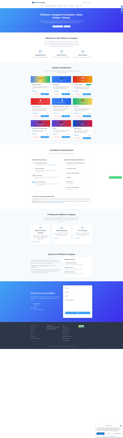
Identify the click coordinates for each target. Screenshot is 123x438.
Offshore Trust (65, 334)
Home (42, 5)
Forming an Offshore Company (50, 5)
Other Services (71, 5)
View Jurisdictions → (37, 241)
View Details (36, 94)
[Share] (122, 12)
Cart (81, 5)
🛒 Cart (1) (89, 2)
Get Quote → (56, 238)
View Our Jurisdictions (57, 26)
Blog (31, 334)
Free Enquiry (67, 26)
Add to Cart (87, 94)
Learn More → (77, 238)
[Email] (122, 10)
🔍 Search (84, 2)
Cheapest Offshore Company (67, 336)
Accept (100, 433)
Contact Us (32, 332)
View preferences (117, 433)
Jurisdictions (59, 5)
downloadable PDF (53, 164)
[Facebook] (122, 6)
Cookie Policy (33, 336)
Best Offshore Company (66, 338)
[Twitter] (122, 8)
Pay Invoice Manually (66, 340)
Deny (109, 433)
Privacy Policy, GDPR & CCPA (35, 338)
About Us (77, 5)
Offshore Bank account (66, 332)
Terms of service (33, 325)
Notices (64, 325)
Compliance (65, 5)
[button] (120, 425)
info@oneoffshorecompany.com (55, 201)
